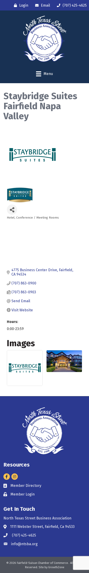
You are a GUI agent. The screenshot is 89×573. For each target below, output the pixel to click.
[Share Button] (12, 209)
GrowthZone (56, 567)
